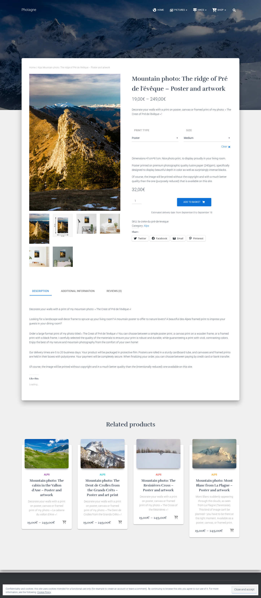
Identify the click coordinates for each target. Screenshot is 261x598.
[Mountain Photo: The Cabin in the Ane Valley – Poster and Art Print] (47, 453)
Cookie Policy (44, 592)
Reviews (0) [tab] (114, 290)
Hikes (201, 10)
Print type (141, 130)
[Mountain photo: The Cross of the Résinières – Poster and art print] (158, 453)
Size (189, 130)
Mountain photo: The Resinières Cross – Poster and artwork (158, 485)
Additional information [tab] (78, 290)
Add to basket (191, 202)
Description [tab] (40, 290)
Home (160, 10)
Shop (220, 10)
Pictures (179, 10)
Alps (40, 67)
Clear (224, 146)
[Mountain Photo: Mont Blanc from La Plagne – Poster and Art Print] (214, 453)
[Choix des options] (64, 522)
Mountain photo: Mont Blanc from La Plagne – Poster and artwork (214, 485)
